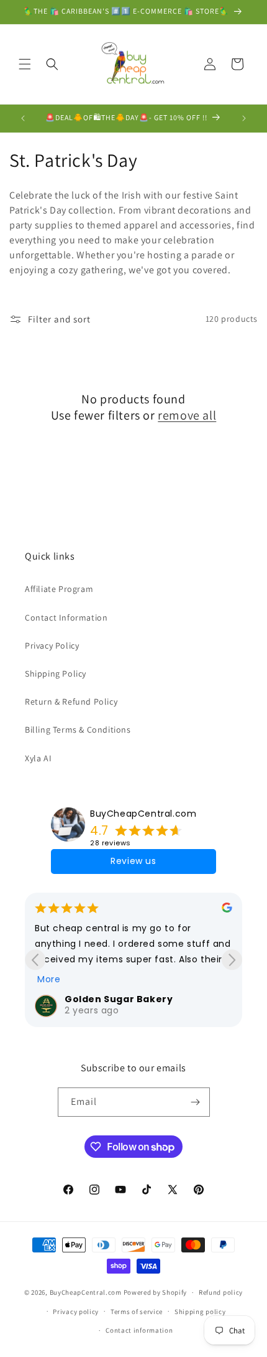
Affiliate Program (59, 588)
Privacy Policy (52, 645)
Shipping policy (200, 1311)
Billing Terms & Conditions (78, 729)
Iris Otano (178, 999)
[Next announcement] (244, 118)
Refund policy (221, 1292)
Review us (133, 861)
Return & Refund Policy (71, 701)
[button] (24, 64)
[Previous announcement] (23, 118)
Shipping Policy (55, 673)
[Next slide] (232, 959)
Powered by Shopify (156, 1292)
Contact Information (66, 617)
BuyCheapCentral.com (143, 813)
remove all (187, 415)
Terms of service (137, 1311)
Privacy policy (76, 1311)
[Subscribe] (195, 1102)
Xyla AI (38, 758)
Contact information (139, 1330)
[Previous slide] (35, 959)
